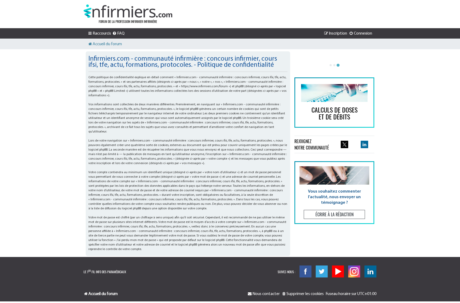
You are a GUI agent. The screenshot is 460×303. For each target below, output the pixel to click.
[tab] (331, 65)
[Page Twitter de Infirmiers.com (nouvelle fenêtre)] (344, 144)
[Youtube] (338, 271)
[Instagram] (354, 271)
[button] (334, 192)
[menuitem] (118, 33)
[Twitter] (322, 271)
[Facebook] (305, 271)
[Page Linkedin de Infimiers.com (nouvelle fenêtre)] (364, 144)
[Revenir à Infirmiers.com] (128, 11)
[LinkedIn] (370, 271)
